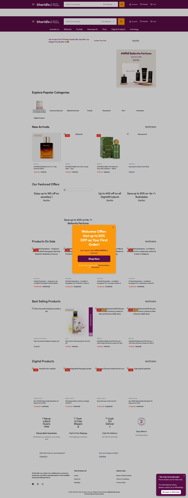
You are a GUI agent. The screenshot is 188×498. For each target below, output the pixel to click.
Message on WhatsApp (171, 492)
